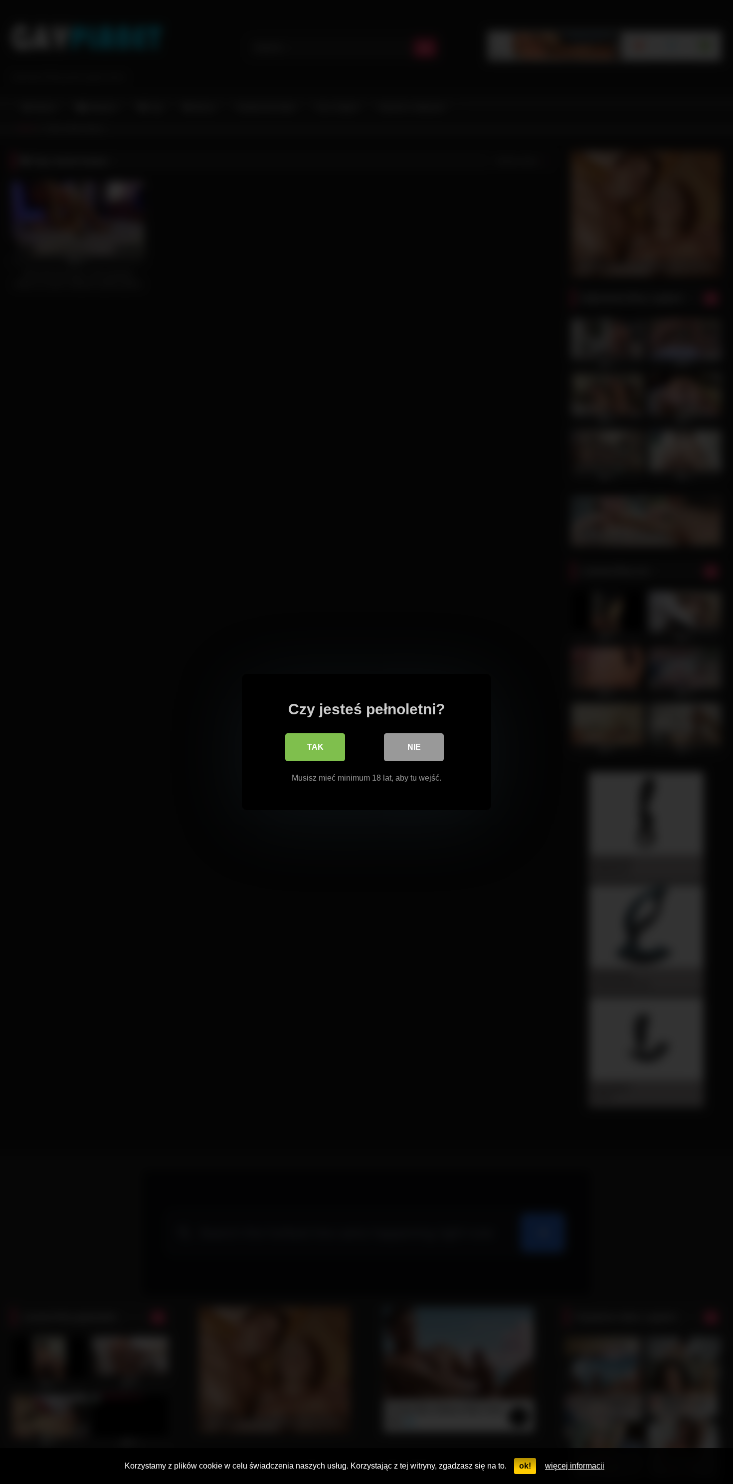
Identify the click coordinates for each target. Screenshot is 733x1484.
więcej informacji (574, 1466)
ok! (525, 1466)
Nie (414, 747)
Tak (315, 747)
